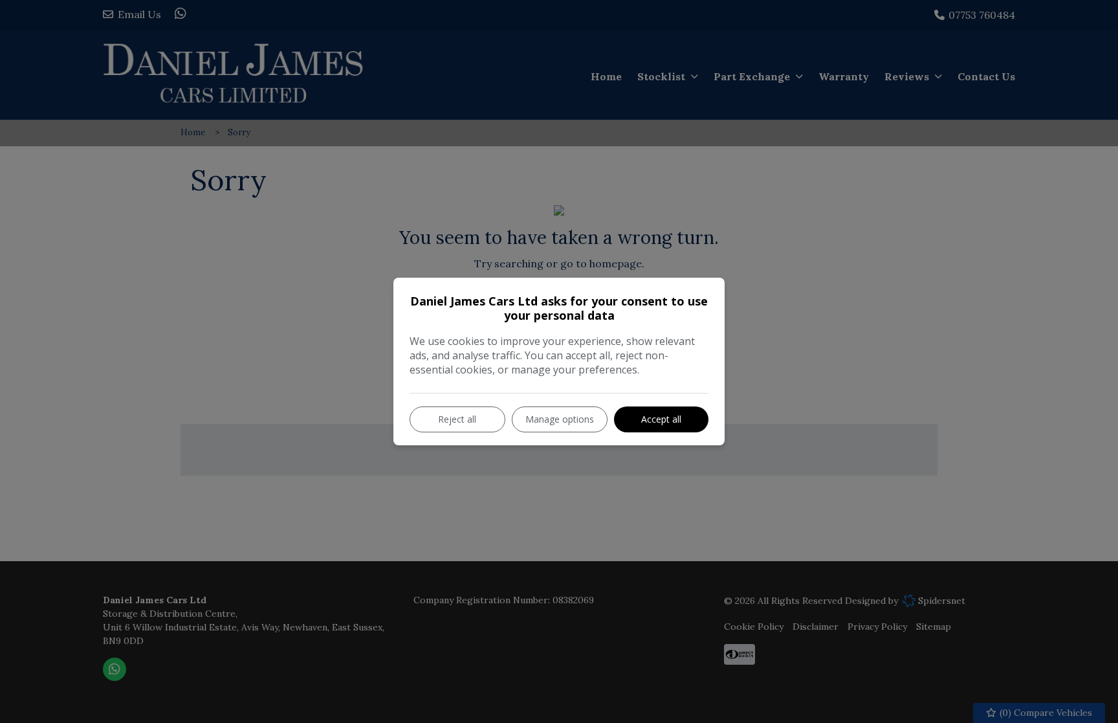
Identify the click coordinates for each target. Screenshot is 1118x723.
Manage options (559, 419)
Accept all (661, 419)
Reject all (457, 419)
